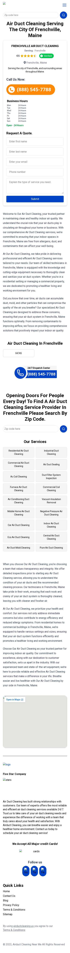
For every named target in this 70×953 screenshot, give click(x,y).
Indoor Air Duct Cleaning (51, 525)
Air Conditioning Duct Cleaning (18, 501)
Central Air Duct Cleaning (51, 537)
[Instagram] (25, 871)
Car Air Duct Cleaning (18, 525)
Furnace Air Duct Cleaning (18, 489)
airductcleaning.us (23, 926)
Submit (35, 199)
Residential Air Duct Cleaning (19, 452)
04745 (18, 353)
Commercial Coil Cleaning (51, 489)
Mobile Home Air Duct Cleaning (18, 513)
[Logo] (24, 5)
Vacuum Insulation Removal (51, 501)
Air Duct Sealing (51, 464)
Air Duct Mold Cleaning (18, 547)
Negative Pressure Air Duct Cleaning (51, 513)
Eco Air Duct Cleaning (18, 537)
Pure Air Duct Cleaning (51, 547)
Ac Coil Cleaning (18, 476)
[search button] (63, 15)
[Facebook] (42, 871)
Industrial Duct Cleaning (51, 452)
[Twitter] (34, 871)
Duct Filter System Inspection (51, 477)
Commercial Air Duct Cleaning (18, 464)
